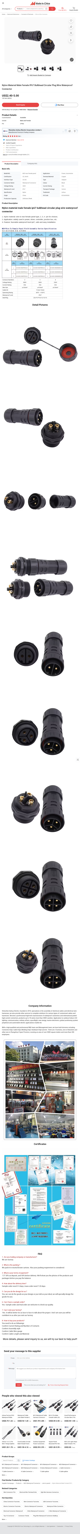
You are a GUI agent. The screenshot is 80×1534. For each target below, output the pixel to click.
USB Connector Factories (50, 1501)
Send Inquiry (20, 105)
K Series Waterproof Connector (49, 1468)
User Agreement (51, 1526)
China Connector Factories (12, 1501)
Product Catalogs (29, 1460)
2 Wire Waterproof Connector (57, 1511)
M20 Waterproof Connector (67, 1464)
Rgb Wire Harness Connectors (50, 1492)
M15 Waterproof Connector (29, 1464)
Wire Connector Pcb (9, 1492)
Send (18, 1385)
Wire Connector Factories (31, 1501)
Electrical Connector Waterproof (13, 1511)
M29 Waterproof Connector (29, 1468)
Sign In (5, 154)
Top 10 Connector (9, 1516)
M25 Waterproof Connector (10, 1468)
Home (3, 14)
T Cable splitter (44, 1471)
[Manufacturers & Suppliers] (40, 3)
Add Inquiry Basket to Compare (40, 75)
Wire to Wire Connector (41, 14)
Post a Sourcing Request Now (58, 1385)
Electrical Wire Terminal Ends (28, 1492)
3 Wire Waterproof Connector (35, 1511)
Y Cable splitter (63, 1471)
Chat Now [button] (60, 105)
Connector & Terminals (27, 14)
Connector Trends (23, 1516)
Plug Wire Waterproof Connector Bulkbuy (45, 1516)
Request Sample (33, 109)
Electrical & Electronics (13, 14)
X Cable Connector (26, 1471)
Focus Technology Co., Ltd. (27, 1526)
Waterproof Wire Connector (55, 1506)
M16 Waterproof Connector (48, 1464)
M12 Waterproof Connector (10, 1464)
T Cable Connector (7, 1471)
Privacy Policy (69, 1526)
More (3, 1519)
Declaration (60, 1526)
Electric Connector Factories (12, 1506)
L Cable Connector (64, 1468)
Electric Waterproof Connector (34, 1506)
